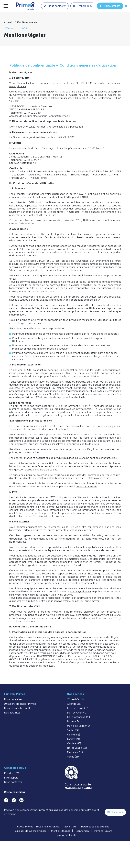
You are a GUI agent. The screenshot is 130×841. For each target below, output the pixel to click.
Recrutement (82, 830)
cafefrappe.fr (28, 162)
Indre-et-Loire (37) (77, 708)
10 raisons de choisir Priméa (20, 703)
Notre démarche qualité (17, 708)
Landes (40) (73, 739)
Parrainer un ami (103, 830)
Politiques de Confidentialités (30, 830)
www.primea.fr (17, 86)
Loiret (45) (73, 721)
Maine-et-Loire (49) (78, 725)
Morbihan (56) (75, 752)
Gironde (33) (74, 703)
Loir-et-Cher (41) (76, 712)
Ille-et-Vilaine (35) (77, 747)
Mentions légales (60, 830)
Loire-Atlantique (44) (79, 717)
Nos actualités (12, 712)
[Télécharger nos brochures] (126, 6)
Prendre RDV (11, 773)
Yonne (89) (73, 756)
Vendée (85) (74, 743)
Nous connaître (13, 699)
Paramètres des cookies (95, 826)
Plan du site (70, 826)
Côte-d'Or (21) (75, 699)
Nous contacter (13, 782)
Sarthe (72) (73, 730)
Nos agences (75, 694)
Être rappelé (11, 777)
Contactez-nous (15, 767)
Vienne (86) (73, 734)
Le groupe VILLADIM (65, 835)
